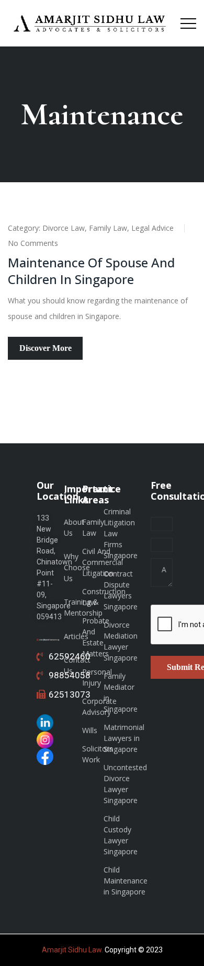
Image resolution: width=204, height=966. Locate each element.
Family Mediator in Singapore (121, 692)
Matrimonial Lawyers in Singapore (124, 738)
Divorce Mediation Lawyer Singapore (121, 641)
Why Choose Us (77, 567)
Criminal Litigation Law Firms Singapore (121, 533)
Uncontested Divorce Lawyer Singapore (125, 783)
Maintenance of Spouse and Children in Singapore (91, 271)
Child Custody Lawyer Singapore (121, 835)
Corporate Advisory (99, 706)
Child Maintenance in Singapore (126, 881)
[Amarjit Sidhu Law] (90, 23)
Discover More (45, 348)
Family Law (108, 228)
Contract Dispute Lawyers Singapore (121, 590)
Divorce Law (63, 228)
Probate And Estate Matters (95, 637)
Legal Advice (152, 228)
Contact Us (77, 665)
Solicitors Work (97, 754)
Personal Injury (97, 677)
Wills (89, 730)
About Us (74, 527)
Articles (76, 636)
